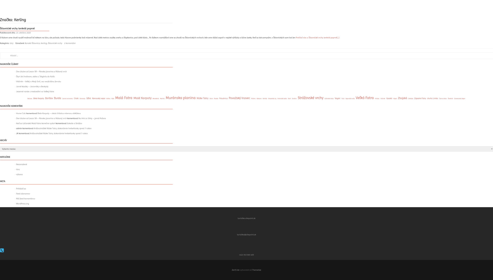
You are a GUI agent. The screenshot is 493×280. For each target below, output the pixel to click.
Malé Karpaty (142, 98)
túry (11, 43)
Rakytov (259, 98)
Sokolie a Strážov (74, 123)
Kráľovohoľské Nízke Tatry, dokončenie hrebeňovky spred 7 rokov (63, 128)
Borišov (49, 98)
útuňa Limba (432, 98)
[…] (317, 37)
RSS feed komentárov (25, 198)
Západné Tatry (420, 98)
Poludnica (223, 98)
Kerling (44, 43)
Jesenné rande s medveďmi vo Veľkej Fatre (35, 91)
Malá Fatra (123, 98)
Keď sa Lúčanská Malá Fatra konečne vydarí (35, 123)
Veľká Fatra (365, 98)
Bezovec (29, 98)
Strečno (294, 98)
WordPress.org (22, 203)
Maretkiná (156, 98)
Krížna (108, 98)
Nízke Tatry (202, 98)
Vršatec (377, 98)
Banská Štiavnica (32, 43)
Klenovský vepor (98, 98)
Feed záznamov (23, 193)
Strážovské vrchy (310, 98)
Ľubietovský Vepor (459, 98)
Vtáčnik (383, 98)
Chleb (76, 98)
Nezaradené (21, 164)
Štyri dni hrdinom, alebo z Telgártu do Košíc (35, 76)
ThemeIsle (256, 270)
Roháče (265, 98)
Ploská (216, 98)
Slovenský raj (272, 98)
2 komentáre (69, 43)
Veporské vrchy (350, 98)
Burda (57, 98)
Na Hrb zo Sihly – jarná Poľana (92, 118)
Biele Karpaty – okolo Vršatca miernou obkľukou (59, 113)
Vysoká (389, 98)
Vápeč (395, 98)
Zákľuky (410, 98)
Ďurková (450, 98)
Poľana (253, 98)
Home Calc (21, 113)
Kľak (112, 98)
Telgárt (337, 98)
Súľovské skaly (329, 98)
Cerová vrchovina (67, 98)
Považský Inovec (239, 98)
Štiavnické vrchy (55, 43)
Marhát (162, 98)
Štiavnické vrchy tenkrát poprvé (17, 28)
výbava (19, 174)
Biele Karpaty (38, 98)
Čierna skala (443, 98)
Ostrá (211, 98)
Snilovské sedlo (282, 98)
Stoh (289, 98)
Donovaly (82, 98)
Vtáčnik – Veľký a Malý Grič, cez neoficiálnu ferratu (38, 81)
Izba (88, 98)
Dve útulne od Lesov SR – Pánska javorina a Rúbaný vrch (41, 71)
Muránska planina (181, 98)
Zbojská (402, 98)
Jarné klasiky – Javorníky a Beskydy (32, 86)
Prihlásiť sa (21, 188)
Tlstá (342, 98)
